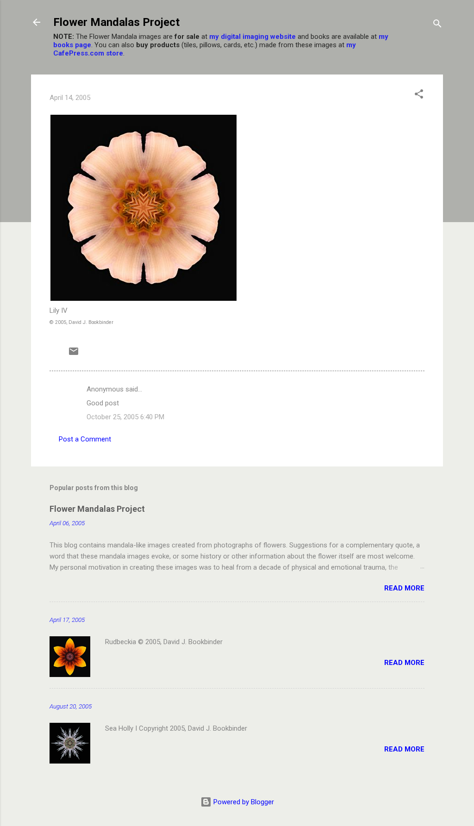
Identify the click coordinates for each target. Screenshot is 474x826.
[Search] (437, 25)
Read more (404, 588)
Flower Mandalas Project (116, 22)
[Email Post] (73, 354)
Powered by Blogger (243, 802)
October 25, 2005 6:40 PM (125, 417)
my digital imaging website (252, 36)
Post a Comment (85, 439)
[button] (418, 95)
